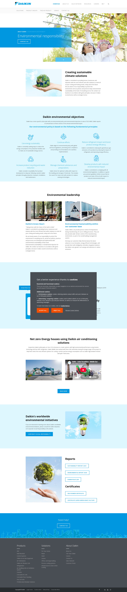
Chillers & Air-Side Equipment (25, 558)
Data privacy (46, 589)
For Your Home (45, 551)
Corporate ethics (55, 589)
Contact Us (65, 10)
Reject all (57, 310)
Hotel (42, 556)
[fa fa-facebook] (99, 589)
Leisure (43, 558)
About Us (68, 551)
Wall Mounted (21, 553)
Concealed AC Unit (22, 574)
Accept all (42, 310)
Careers (68, 556)
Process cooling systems (48, 563)
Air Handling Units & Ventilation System (25, 569)
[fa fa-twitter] (102, 589)
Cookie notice (37, 589)
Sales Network (70, 561)
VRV (18, 551)
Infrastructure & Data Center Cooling (49, 566)
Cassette (19, 572)
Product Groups (31, 10)
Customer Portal (70, 563)
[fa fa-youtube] (107, 589)
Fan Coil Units (21, 579)
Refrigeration (20, 565)
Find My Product (45, 10)
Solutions (20, 10)
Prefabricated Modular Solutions (26, 582)
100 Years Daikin (70, 553)
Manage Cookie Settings (72, 310)
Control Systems (21, 556)
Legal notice (30, 589)
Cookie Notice (65, 306)
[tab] (28, 288)
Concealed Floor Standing (24, 577)
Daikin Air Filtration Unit (23, 563)
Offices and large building (48, 561)
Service (56, 10)
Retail (43, 553)
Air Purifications (21, 561)
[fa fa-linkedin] (105, 589)
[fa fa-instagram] (110, 589)
